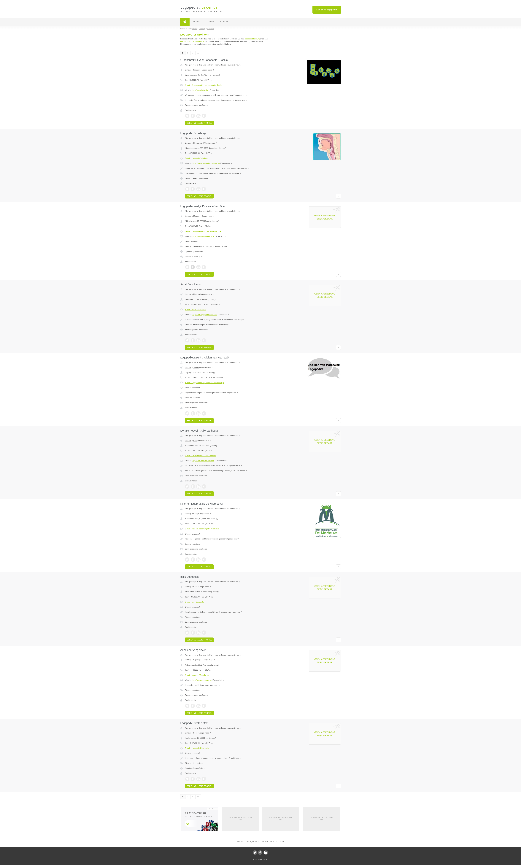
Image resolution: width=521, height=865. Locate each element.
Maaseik (196, 216)
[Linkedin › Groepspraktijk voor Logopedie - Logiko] (198, 116)
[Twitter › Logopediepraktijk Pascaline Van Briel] (187, 267)
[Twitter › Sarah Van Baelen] (187, 340)
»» (198, 53)
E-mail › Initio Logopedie (194, 602)
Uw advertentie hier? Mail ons (240, 818)
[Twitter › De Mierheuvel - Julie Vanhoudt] (187, 486)
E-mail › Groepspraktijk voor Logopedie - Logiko (203, 85)
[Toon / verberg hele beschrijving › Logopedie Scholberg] (227, 168)
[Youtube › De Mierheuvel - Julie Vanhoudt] (204, 486)
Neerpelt (196, 294)
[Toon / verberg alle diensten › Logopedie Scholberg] (227, 173)
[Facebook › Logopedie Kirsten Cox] (193, 779)
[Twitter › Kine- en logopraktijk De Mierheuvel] (187, 559)
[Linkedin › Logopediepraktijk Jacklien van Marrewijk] (198, 413)
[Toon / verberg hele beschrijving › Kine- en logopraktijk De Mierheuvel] (227, 539)
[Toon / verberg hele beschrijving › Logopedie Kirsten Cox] (227, 758)
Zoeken (210, 21)
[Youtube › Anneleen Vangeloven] (204, 706)
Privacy (265, 859)
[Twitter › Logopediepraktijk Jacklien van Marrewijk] (187, 413)
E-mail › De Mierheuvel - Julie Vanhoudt (200, 456)
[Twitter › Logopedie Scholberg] (187, 189)
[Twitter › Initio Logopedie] (187, 632)
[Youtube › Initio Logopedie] (204, 632)
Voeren (196, 367)
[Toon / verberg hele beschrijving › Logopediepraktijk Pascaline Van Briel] (227, 241)
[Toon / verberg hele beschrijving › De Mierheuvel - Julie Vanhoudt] (227, 465)
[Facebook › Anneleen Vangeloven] (193, 706)
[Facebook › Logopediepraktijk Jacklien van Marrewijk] (193, 413)
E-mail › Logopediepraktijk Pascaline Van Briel (203, 231)
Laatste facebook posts (195, 256)
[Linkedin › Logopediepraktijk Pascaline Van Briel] (198, 267)
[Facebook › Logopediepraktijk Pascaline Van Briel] (193, 267)
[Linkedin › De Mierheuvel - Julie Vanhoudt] (198, 486)
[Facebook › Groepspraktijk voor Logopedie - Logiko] (193, 116)
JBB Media (258, 859)
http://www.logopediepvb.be (203, 236)
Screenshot (215, 90)
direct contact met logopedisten (192, 41)
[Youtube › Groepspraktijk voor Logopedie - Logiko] (204, 116)
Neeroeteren (198, 143)
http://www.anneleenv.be (202, 680)
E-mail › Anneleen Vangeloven (197, 675)
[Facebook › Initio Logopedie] (193, 632)
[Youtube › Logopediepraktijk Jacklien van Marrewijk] (204, 413)
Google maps (208, 70)
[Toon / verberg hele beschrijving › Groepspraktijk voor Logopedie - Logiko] (227, 95)
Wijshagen (197, 660)
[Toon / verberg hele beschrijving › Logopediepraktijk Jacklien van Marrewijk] (227, 392)
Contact (224, 21)
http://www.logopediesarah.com (205, 315)
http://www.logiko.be (200, 90)
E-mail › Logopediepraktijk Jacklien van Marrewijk (204, 383)
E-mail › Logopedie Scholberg (196, 158)
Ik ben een (326, 10)
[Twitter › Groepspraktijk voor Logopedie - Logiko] (187, 116)
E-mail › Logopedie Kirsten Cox (197, 748)
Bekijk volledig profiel (199, 123)
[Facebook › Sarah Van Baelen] (193, 340)
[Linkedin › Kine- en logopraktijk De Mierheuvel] (198, 559)
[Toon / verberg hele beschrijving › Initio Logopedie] (227, 612)
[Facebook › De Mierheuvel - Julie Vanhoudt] (193, 486)
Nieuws (196, 21)
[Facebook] (260, 852)
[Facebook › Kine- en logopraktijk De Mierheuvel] (193, 559)
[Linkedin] (265, 852)
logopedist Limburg (252, 39)
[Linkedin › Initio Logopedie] (198, 632)
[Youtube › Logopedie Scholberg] (204, 189)
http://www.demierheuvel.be (203, 461)
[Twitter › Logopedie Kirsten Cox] (187, 779)
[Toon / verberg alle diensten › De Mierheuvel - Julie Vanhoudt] (227, 471)
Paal (195, 440)
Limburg (188, 70)
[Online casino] (201, 820)
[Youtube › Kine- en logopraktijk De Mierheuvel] (204, 559)
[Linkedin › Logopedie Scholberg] (198, 189)
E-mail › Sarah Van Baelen (195, 310)
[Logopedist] (185, 22)
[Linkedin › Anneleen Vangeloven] (198, 706)
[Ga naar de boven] (338, 123)
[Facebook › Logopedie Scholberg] (193, 189)
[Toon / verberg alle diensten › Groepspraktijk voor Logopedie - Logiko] (227, 100)
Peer (195, 587)
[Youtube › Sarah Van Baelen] (204, 340)
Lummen (196, 70)
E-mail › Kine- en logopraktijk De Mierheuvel (202, 529)
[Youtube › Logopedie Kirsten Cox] (204, 779)
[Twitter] (255, 852)
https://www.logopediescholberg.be (206, 163)
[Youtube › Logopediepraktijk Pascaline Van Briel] (204, 267)
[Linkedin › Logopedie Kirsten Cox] (198, 779)
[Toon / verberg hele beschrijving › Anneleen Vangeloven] (227, 685)
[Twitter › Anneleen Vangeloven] (187, 706)
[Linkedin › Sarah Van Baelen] (198, 340)
